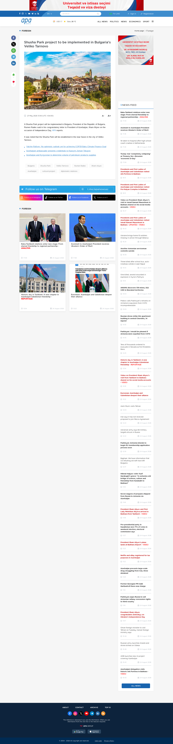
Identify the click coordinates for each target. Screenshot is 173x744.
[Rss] (38, 14)
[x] (81, 713)
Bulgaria (31, 166)
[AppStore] (94, 732)
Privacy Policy (109, 741)
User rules (98, 741)
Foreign (150, 31)
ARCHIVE (94, 707)
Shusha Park (45, 166)
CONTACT (79, 707)
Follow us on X (102, 197)
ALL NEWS (102, 21)
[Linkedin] (35, 14)
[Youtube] (29, 14)
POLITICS (114, 21)
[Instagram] (23, 14)
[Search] (98, 14)
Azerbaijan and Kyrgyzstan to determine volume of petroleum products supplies (61, 155)
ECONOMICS (135, 21)
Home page (139, 31)
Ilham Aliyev (97, 166)
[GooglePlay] (79, 732)
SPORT (146, 21)
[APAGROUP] (86, 726)
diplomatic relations (69, 171)
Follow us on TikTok (55, 197)
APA (54, 130)
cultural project (48, 171)
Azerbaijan (32, 171)
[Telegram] (32, 14)
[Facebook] (19, 14)
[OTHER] (151, 21)
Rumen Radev (80, 166)
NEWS (124, 21)
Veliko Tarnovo (62, 166)
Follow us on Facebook (80, 197)
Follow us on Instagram (32, 197)
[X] (26, 14)
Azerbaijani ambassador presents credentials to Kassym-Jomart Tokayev (58, 151)
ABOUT (65, 707)
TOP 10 (108, 707)
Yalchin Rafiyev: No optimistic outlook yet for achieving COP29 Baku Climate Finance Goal (66, 146)
